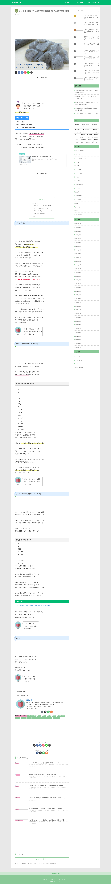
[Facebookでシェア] (19, 72)
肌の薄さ (24, 718)
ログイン (77, 356)
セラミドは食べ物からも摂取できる (42, 205)
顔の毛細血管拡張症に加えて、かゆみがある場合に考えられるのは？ (86, 103)
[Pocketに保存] (25, 72)
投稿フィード (78, 360)
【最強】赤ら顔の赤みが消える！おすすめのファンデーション (86, 115)
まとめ (34, 216)
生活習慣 (18, 718)
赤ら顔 (42, 718)
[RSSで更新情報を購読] (51, 712)
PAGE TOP (56, 873)
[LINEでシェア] (28, 72)
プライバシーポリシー (63, 879)
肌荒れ (29, 718)
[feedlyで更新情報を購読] (48, 712)
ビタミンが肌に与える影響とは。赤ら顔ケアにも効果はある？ (34, 605)
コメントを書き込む (41, 859)
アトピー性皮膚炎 (32, 715)
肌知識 (17, 715)
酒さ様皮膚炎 (57, 718)
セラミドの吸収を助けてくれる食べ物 (42, 211)
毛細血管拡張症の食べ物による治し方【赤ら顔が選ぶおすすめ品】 (86, 91)
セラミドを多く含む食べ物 (41, 208)
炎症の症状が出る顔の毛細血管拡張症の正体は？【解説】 (86, 109)
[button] (31, 72)
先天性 (49, 715)
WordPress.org (79, 367)
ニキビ (39, 715)
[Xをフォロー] (45, 712)
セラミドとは (36, 203)
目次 (40, 200)
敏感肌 (54, 715)
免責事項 (53, 879)
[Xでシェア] (16, 72)
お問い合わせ (46, 879)
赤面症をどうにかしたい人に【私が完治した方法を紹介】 (86, 97)
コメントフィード (79, 364)
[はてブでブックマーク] (22, 72)
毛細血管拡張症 (61, 715)
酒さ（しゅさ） (49, 718)
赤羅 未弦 (29, 700)
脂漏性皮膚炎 (35, 718)
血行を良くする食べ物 (40, 213)
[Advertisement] (42, 28)
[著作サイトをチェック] (42, 712)
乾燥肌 (44, 715)
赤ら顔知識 (24, 715)
